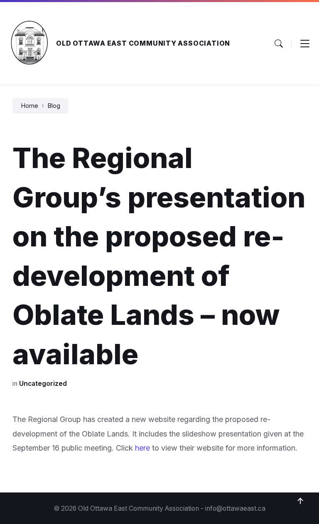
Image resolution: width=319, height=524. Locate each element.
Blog (53, 106)
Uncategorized (43, 384)
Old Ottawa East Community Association (143, 43)
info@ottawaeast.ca (235, 508)
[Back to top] (300, 501)
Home (29, 106)
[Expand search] (278, 43)
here (142, 448)
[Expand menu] (305, 43)
